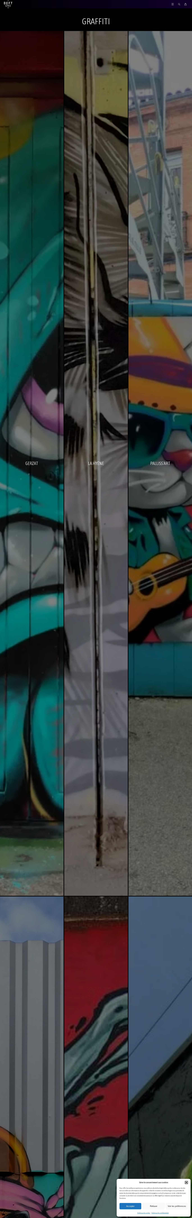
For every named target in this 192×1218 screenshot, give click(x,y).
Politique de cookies (143, 1213)
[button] (186, 1182)
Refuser (153, 1206)
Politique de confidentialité (160, 1213)
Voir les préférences (177, 1206)
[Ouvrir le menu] (172, 4)
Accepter (130, 1206)
